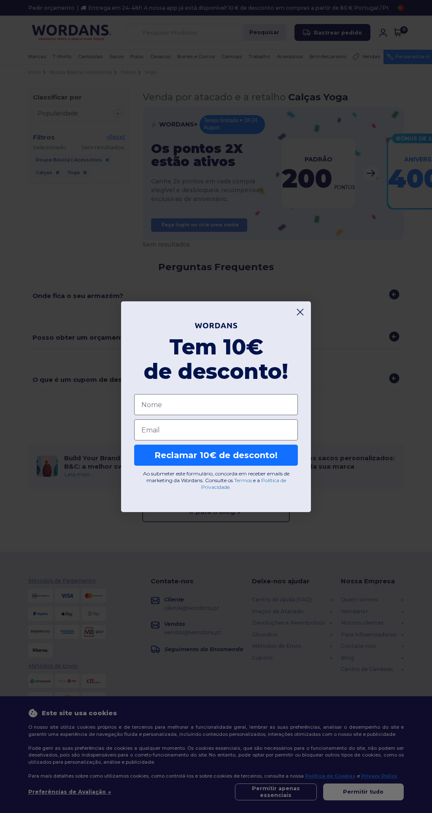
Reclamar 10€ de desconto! (216, 455)
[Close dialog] (300, 312)
